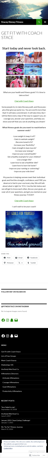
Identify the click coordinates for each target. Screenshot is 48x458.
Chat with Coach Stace (24, 101)
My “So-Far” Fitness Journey (12, 427)
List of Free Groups (8, 356)
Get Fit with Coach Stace (11, 352)
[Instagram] (7, 320)
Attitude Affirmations (10, 378)
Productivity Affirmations (12, 391)
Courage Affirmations (10, 382)
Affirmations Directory (9, 374)
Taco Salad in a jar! (8, 407)
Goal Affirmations (9, 387)
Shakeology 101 (7, 365)
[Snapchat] (12, 320)
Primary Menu (45, 22)
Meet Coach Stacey (8, 360)
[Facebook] (3, 320)
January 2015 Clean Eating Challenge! (15, 420)
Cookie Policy (8, 448)
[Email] (16, 320)
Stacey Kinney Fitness (12, 22)
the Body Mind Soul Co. (10, 369)
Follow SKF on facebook (13, 292)
